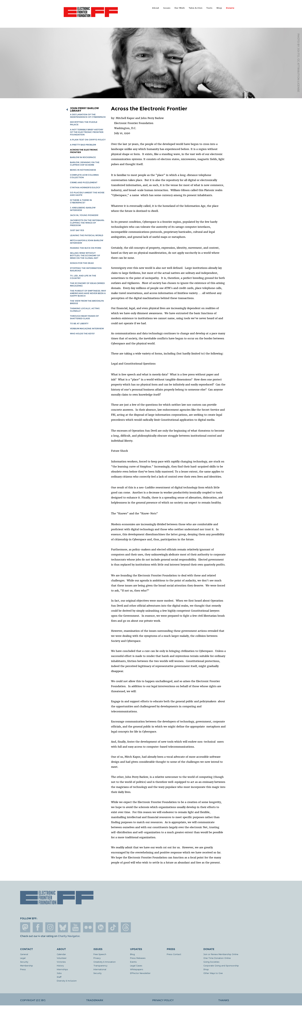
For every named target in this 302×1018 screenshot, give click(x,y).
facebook (38, 927)
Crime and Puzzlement (83, 182)
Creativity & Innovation (104, 962)
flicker (88, 927)
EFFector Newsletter (140, 973)
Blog (132, 954)
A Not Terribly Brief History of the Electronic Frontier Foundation (86, 132)
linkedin (101, 927)
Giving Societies (211, 962)
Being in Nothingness (83, 170)
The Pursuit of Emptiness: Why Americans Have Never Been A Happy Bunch (88, 293)
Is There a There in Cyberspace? (81, 201)
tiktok (113, 927)
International (99, 969)
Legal (22, 958)
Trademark (94, 1000)
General (24, 954)
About (155, 8)
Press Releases (137, 958)
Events (133, 962)
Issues (167, 8)
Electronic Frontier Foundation (91, 14)
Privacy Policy (163, 1000)
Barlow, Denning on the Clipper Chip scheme (84, 163)
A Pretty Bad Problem (83, 145)
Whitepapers (136, 969)
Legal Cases (136, 965)
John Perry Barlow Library (84, 109)
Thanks (223, 1000)
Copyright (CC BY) (32, 1000)
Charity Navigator (68, 936)
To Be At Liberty (79, 323)
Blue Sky (63, 927)
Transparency (100, 965)
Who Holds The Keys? (82, 333)
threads (126, 927)
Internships (62, 969)
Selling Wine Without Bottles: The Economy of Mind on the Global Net (85, 255)
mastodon (25, 927)
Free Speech (99, 954)
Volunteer (62, 958)
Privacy (97, 958)
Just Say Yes (77, 230)
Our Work (179, 8)
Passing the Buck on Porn (85, 248)
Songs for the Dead (82, 263)
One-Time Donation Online (217, 958)
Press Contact (174, 954)
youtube (75, 927)
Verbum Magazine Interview (87, 328)
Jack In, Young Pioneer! (84, 215)
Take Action (195, 8)
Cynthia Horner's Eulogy (85, 187)
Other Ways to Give (213, 973)
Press (23, 969)
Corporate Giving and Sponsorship (221, 965)
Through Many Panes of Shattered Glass (84, 317)
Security (24, 962)
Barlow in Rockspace (83, 157)
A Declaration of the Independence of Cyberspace (88, 115)
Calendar (61, 954)
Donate (230, 8)
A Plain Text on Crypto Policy (88, 140)
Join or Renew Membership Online (220, 954)
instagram (50, 927)
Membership (26, 965)
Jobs (59, 973)
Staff (59, 977)
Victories (61, 962)
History (60, 965)
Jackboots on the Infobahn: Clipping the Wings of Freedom (87, 222)
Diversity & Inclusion (67, 980)
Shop (219, 8)
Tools (209, 8)
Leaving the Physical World (86, 235)
